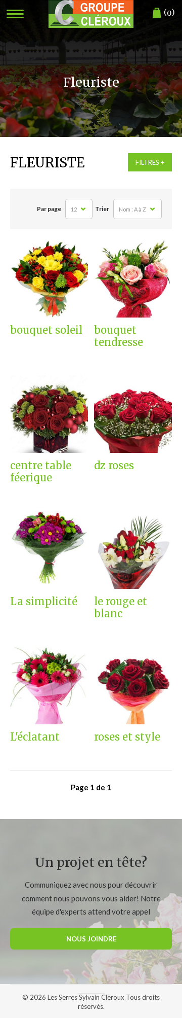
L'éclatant (35, 737)
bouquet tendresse (118, 336)
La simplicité (43, 601)
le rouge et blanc (120, 607)
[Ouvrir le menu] (15, 14)
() (169, 12)
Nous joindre (91, 939)
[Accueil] (91, 14)
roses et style (127, 737)
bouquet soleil (46, 330)
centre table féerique (40, 472)
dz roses (114, 466)
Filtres (147, 162)
